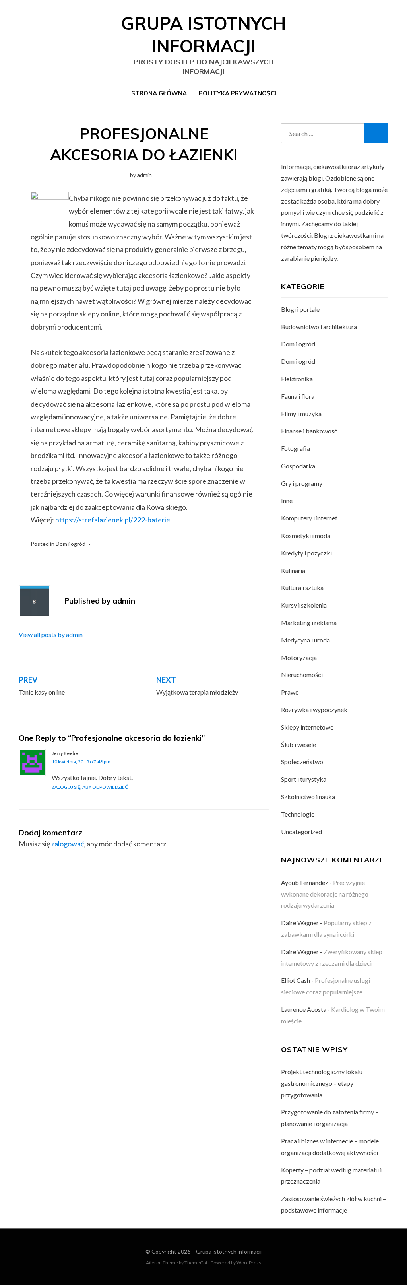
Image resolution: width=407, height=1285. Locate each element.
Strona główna (159, 93)
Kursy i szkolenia (304, 605)
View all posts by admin (51, 634)
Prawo (290, 692)
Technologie (297, 814)
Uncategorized (301, 831)
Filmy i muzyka (301, 413)
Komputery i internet (309, 518)
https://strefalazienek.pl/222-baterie (112, 519)
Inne (287, 500)
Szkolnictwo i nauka (308, 796)
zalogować (67, 843)
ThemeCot (195, 1263)
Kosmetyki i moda (305, 535)
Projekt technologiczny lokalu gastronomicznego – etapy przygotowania (321, 1083)
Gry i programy (301, 483)
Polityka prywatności (237, 93)
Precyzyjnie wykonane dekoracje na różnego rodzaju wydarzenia (324, 894)
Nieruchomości (302, 674)
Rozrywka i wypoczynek (314, 709)
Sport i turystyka (303, 779)
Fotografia (295, 448)
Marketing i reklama (309, 622)
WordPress (248, 1263)
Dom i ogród (70, 543)
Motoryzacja (299, 657)
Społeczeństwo (302, 761)
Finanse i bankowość (309, 431)
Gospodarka (298, 466)
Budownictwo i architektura (319, 326)
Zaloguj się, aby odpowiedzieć (90, 787)
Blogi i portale (300, 309)
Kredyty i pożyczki (306, 553)
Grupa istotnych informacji (229, 1251)
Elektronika (297, 378)
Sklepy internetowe (307, 727)
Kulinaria (293, 570)
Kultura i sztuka (302, 587)
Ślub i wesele (298, 744)
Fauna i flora (297, 396)
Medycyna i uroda (305, 640)
